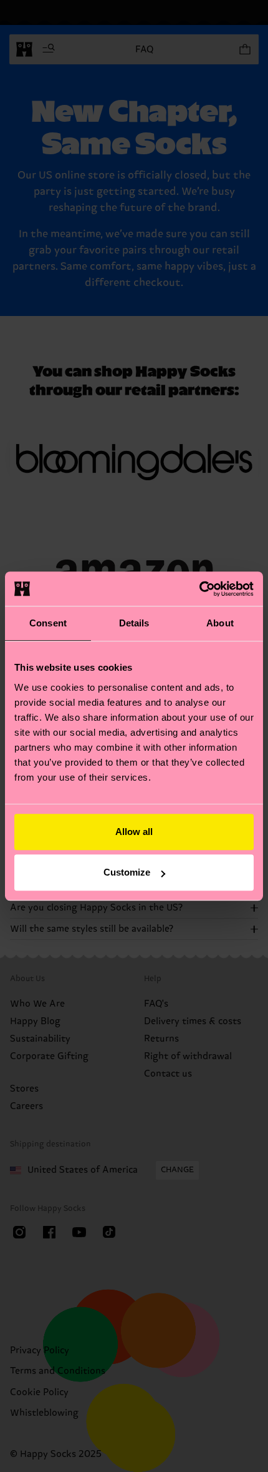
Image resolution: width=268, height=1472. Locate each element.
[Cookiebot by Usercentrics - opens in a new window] (199, 589)
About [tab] (220, 623)
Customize (126, 872)
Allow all (134, 831)
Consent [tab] (48, 623)
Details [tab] (134, 623)
